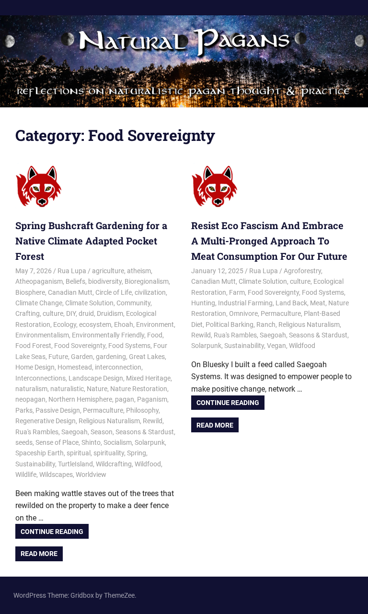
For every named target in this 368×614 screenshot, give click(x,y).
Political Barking (229, 324)
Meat (317, 303)
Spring (136, 453)
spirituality (108, 453)
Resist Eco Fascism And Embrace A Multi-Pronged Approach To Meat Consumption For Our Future (269, 240)
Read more (39, 553)
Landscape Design (96, 378)
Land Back (291, 303)
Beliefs (75, 281)
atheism (139, 271)
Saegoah (74, 432)
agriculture (108, 271)
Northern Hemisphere (80, 399)
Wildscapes (56, 474)
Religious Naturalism (109, 421)
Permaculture (103, 410)
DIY (71, 313)
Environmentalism (42, 335)
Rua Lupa (72, 271)
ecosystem (95, 324)
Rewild (152, 421)
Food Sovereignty (79, 345)
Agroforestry (302, 271)
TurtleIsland (75, 464)
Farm (237, 292)
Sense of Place (57, 442)
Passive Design (57, 410)
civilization (150, 292)
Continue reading (52, 531)
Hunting (203, 303)
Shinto (91, 442)
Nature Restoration (138, 389)
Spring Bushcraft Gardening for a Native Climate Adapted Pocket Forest (91, 240)
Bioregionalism (147, 281)
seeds (24, 442)
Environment (155, 324)
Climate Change (38, 303)
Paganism (152, 399)
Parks (24, 410)
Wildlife (25, 474)
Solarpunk (150, 442)
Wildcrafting (114, 464)
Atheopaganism (39, 281)
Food (154, 335)
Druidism (110, 313)
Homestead (75, 367)
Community (133, 303)
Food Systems (129, 345)
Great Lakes (147, 356)
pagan (124, 399)
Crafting (27, 313)
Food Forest (33, 345)
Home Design (35, 367)
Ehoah (123, 324)
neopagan (30, 399)
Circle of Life (113, 292)
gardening (111, 356)
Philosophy (142, 410)
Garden (82, 356)
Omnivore (243, 313)
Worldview (91, 474)
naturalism (31, 389)
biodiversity (105, 281)
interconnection (118, 367)
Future (58, 356)
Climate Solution (89, 303)
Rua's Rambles (36, 432)
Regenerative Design (45, 421)
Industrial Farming (245, 303)
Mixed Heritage (148, 378)
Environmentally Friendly (108, 335)
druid (86, 313)
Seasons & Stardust (144, 432)
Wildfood (148, 464)
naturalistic (67, 389)
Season (102, 432)
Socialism (118, 442)
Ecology (64, 324)
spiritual (79, 453)
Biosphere (30, 292)
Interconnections (40, 378)
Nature (97, 389)
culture (53, 313)
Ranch (266, 324)
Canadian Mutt (70, 292)
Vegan (276, 345)
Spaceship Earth (39, 453)
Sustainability (35, 464)
